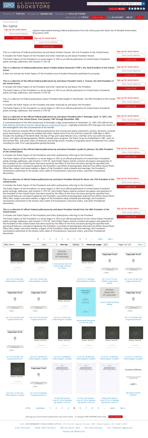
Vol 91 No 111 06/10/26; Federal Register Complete (133, 358)
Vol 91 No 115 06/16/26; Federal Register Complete (14, 280)
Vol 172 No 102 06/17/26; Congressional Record (133, 280)
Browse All (14, 13)
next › (100, 239)
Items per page (94, 244)
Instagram (135, 8)
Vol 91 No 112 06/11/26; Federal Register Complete (14, 394)
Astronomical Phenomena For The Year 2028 (86, 321)
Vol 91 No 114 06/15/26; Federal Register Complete (62, 318)
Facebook (129, 8)
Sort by (64, 244)
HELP (129, 17)
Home (5, 22)
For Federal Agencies (120, 427)
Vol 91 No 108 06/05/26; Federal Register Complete (85, 358)
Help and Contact (45, 427)
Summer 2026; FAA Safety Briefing (109, 303)
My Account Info (70, 427)
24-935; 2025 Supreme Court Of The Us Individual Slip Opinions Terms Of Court (62, 400)
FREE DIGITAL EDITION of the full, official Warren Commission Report (35, 125)
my (116, 17)
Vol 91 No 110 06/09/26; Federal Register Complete (109, 358)
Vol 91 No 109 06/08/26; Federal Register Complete (62, 358)
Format (26, 244)
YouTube (138, 8)
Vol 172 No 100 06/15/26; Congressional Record (15, 318)
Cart (139, 17)
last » (110, 239)
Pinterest (141, 8)
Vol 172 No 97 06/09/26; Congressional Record (38, 394)
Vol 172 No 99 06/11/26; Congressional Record (14, 358)
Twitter (132, 8)
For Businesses (94, 427)
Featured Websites (74, 431)
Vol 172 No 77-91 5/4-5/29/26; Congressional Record (109, 281)
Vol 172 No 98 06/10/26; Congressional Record (133, 318)
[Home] (27, 7)
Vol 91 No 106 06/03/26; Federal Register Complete (38, 358)
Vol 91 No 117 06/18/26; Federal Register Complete (85, 280)
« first (28, 408)
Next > (141, 244)
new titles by (84, 17)
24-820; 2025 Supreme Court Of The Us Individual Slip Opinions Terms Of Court (109, 400)
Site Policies (22, 427)
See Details (115, 417)
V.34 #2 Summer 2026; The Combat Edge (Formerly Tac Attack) (62, 266)
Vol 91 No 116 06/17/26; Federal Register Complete (38, 280)
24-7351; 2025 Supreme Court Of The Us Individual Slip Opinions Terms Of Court (85, 400)
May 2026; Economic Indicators (133, 394)
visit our (117, 9)
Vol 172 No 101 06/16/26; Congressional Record (38, 318)
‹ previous (40, 408)
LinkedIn (144, 8)
